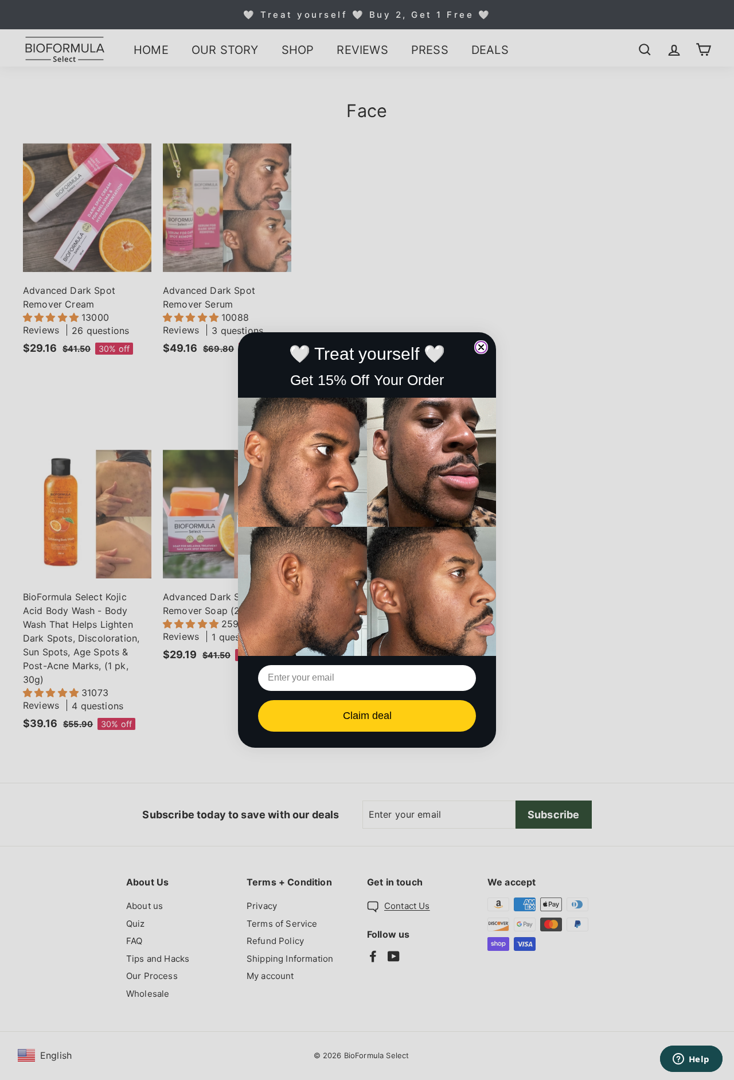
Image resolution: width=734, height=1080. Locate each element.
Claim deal (367, 715)
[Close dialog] (481, 347)
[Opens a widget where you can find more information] (691, 1060)
